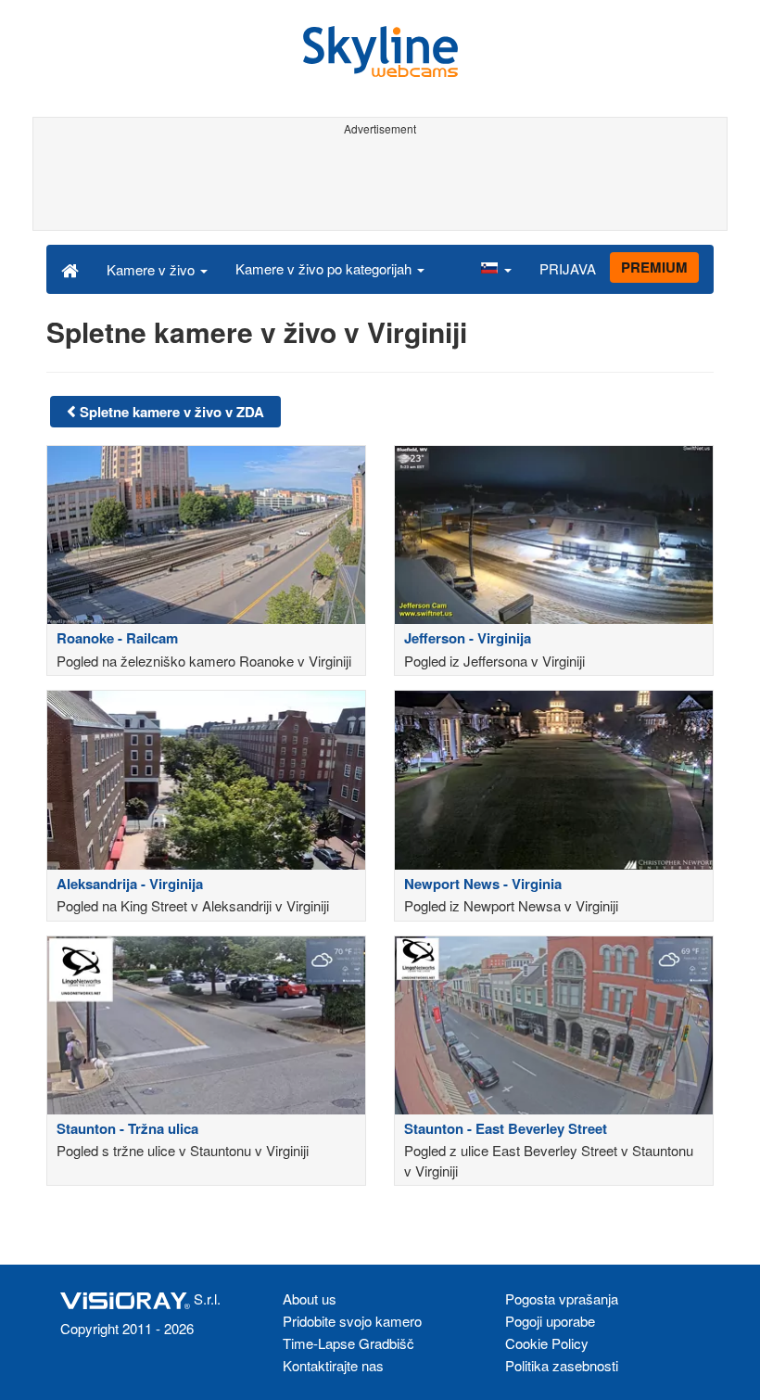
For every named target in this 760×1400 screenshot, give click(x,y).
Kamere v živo (152, 269)
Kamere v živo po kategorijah (325, 268)
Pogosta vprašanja (561, 1298)
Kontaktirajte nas (333, 1365)
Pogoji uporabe (550, 1320)
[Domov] (70, 269)
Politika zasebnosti (561, 1365)
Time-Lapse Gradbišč (348, 1343)
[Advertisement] (380, 183)
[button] (496, 269)
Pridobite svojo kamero (352, 1320)
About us (309, 1298)
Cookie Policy (547, 1343)
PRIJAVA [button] (567, 268)
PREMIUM (654, 267)
